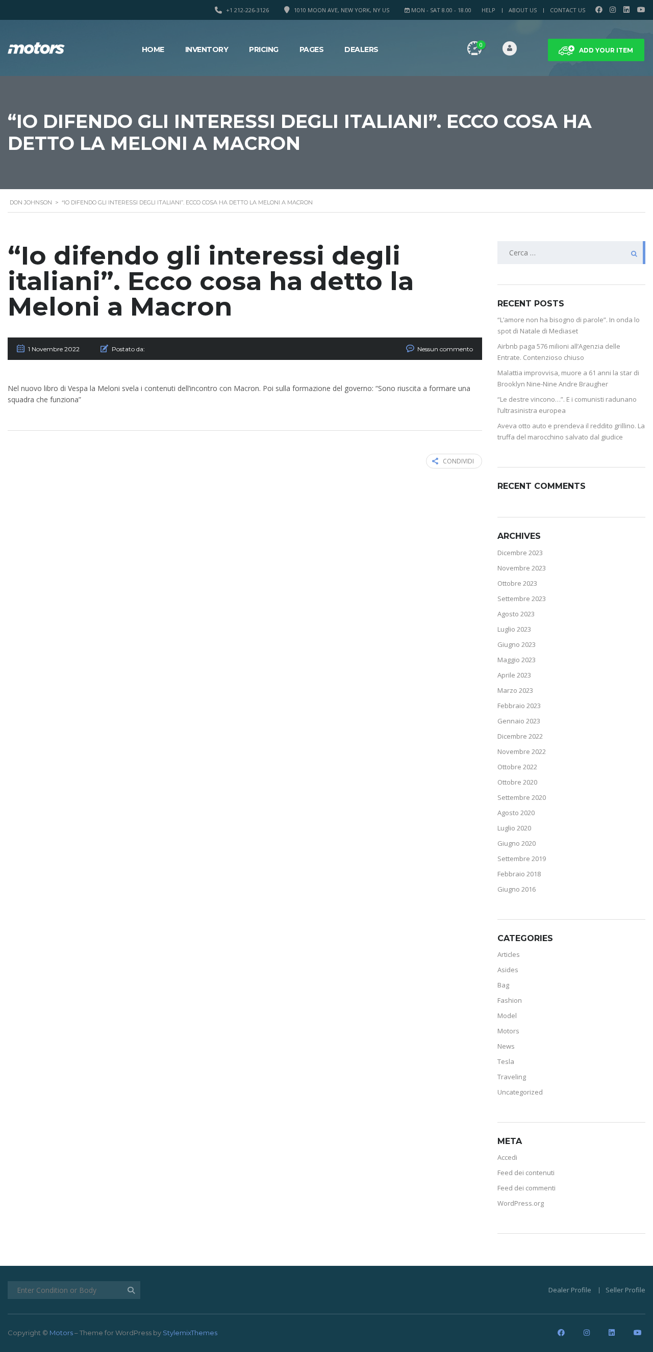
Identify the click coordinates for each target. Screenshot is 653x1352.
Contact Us (567, 10)
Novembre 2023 (521, 568)
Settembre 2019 (521, 858)
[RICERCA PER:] (571, 252)
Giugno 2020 (516, 843)
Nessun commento (445, 349)
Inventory (207, 49)
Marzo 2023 (515, 690)
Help (488, 10)
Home (153, 49)
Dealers (361, 49)
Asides (507, 969)
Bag (503, 985)
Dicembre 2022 (520, 736)
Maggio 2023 (516, 659)
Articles (508, 954)
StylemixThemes (190, 1333)
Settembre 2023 (521, 598)
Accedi (507, 1157)
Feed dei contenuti (526, 1172)
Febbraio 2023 (519, 705)
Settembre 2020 (521, 797)
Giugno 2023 (516, 644)
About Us (523, 10)
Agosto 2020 (516, 812)
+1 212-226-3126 (247, 10)
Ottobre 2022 (517, 766)
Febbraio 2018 (519, 873)
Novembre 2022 (521, 751)
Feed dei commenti (526, 1187)
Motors (508, 1030)
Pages (311, 49)
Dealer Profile (569, 1289)
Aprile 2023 (514, 675)
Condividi (458, 461)
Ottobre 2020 (517, 782)
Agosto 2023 (516, 613)
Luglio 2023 (514, 629)
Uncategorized (520, 1092)
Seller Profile (625, 1289)
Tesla (505, 1061)
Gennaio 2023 (518, 720)
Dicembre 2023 (520, 552)
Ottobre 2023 (517, 583)
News (506, 1046)
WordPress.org (520, 1203)
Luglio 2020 (514, 828)
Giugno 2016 (516, 889)
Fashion (509, 1000)
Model (507, 1015)
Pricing (264, 49)
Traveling (511, 1076)
